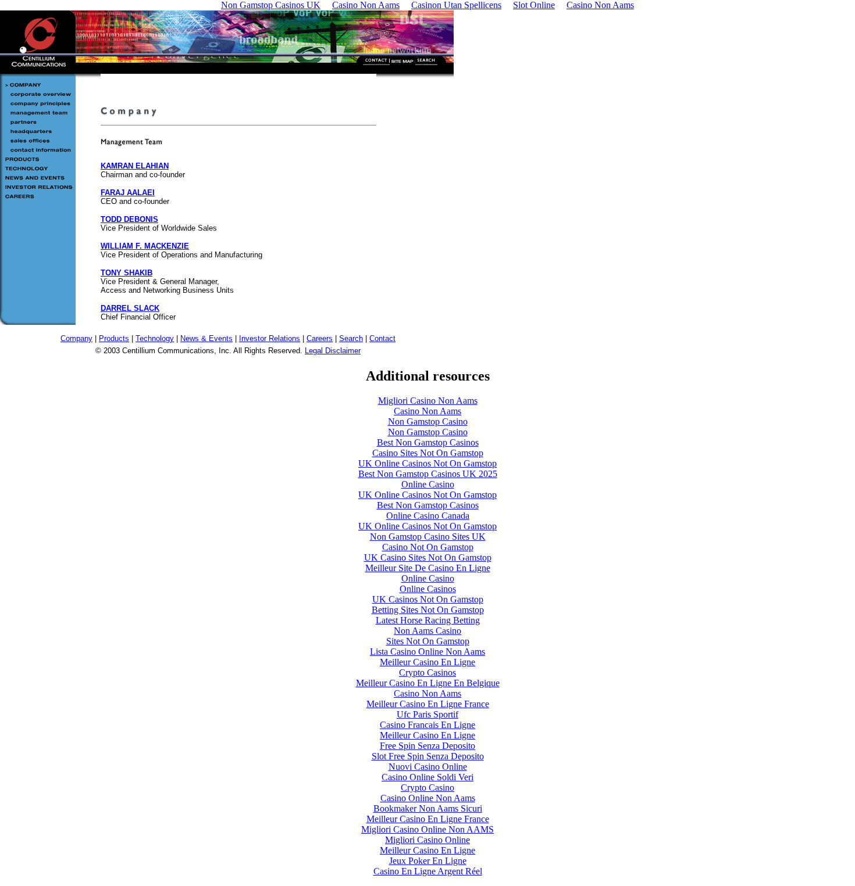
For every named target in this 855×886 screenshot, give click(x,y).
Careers (320, 338)
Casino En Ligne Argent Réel (427, 871)
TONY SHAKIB (126, 272)
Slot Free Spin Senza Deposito (428, 756)
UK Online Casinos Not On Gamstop (427, 463)
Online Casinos (428, 589)
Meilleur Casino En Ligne (427, 662)
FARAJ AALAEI (128, 192)
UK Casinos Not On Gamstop (427, 599)
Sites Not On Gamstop (427, 641)
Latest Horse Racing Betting (428, 620)
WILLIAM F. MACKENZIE (145, 246)
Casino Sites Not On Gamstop (427, 453)
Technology (155, 338)
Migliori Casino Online (427, 840)
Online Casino (427, 484)
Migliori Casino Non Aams (428, 401)
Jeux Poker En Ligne (427, 861)
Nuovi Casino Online (428, 767)
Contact (382, 338)
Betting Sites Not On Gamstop (428, 610)
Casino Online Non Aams (427, 798)
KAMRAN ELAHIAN (135, 166)
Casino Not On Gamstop (427, 547)
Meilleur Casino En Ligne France (427, 704)
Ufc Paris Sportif (427, 714)
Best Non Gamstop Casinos (428, 442)
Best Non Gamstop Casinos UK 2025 (427, 474)
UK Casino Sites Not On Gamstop (427, 557)
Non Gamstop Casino (428, 421)
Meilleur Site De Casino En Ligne (427, 568)
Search (351, 338)
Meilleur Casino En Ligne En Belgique (428, 683)
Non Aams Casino (427, 631)
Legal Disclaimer (333, 350)
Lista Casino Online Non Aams (427, 652)
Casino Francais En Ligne (427, 725)
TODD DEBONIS (129, 219)
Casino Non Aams (427, 411)
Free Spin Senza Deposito (427, 746)
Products (114, 338)
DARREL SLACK (130, 308)
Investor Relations (269, 338)
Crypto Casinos (427, 672)
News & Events (206, 338)
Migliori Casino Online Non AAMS (427, 829)
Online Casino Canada (427, 516)
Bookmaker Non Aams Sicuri (427, 808)
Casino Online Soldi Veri (427, 777)
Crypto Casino (427, 787)
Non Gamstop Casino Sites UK (428, 536)
